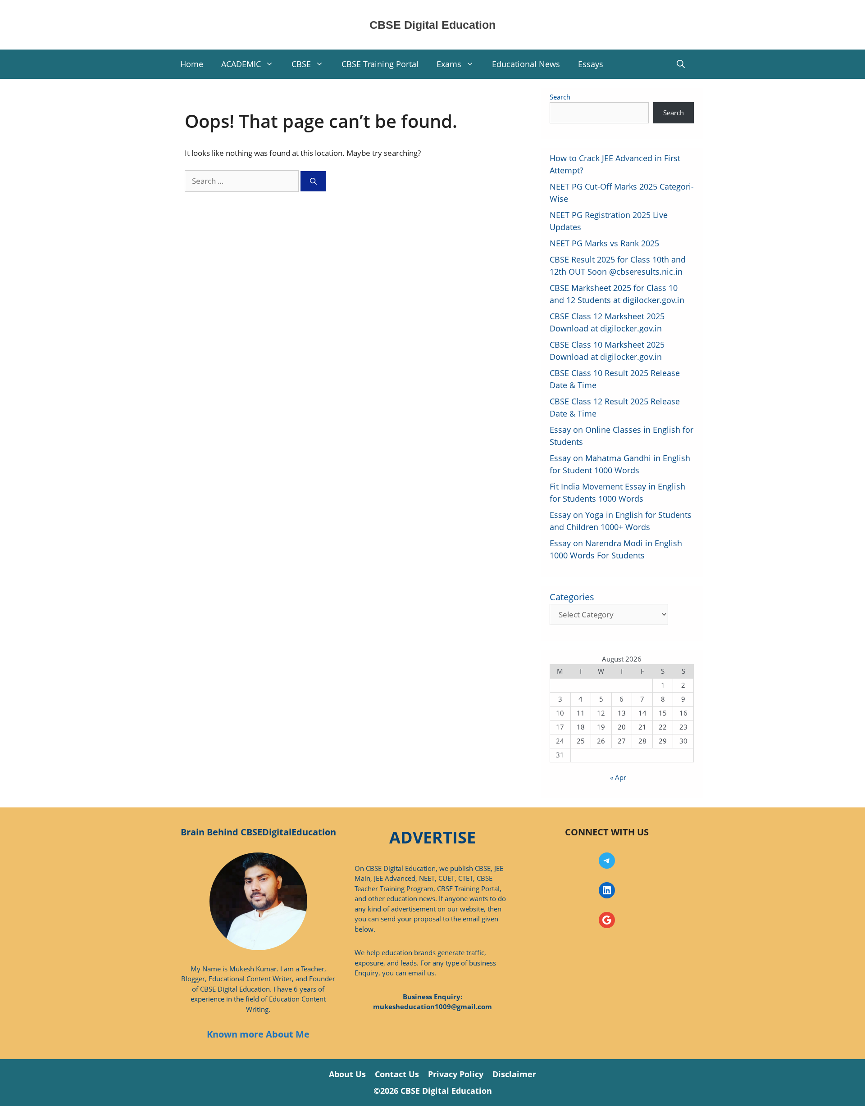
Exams (449, 64)
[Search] (313, 181)
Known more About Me (258, 1034)
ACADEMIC (241, 64)
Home (191, 64)
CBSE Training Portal (380, 64)
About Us (347, 1074)
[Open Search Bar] (681, 64)
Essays (590, 64)
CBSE (301, 64)
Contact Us (397, 1074)
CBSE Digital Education (432, 24)
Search (560, 96)
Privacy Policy (455, 1074)
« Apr (618, 777)
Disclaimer (514, 1074)
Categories (572, 597)
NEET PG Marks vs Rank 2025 (604, 243)
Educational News (526, 64)
